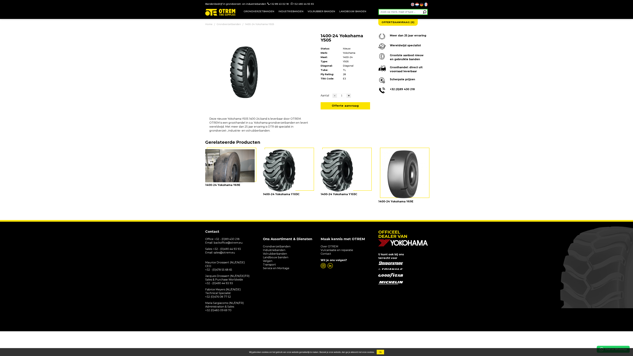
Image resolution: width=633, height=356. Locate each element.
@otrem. (233, 242)
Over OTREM (329, 246)
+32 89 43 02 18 (279, 3)
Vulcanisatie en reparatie (337, 250)
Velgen (267, 261)
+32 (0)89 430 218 (402, 89)
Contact (326, 253)
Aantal (325, 95)
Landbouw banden (352, 11)
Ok (380, 352)
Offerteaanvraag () (398, 22)
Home (208, 24)
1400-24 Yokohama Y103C (281, 194)
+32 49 (297, 3)
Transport (269, 264)
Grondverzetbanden (259, 11)
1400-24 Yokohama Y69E (222, 185)
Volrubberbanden (275, 253)
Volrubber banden (321, 11)
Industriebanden (290, 11)
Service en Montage (276, 268)
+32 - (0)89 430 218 (227, 239)
